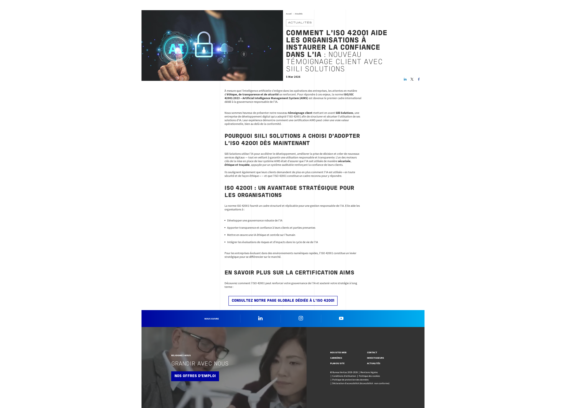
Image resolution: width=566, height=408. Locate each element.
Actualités (298, 14)
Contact (372, 352)
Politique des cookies (369, 375)
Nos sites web (338, 352)
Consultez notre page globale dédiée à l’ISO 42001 (283, 300)
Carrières (336, 357)
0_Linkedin (260, 318)
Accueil (289, 14)
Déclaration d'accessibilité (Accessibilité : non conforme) (360, 383)
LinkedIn (405, 79)
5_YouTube (341, 318)
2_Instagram (301, 318)
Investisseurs (375, 357)
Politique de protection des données (350, 379)
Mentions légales (369, 372)
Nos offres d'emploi (195, 376)
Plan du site (337, 363)
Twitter (412, 79)
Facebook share (419, 79)
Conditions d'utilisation (344, 375)
